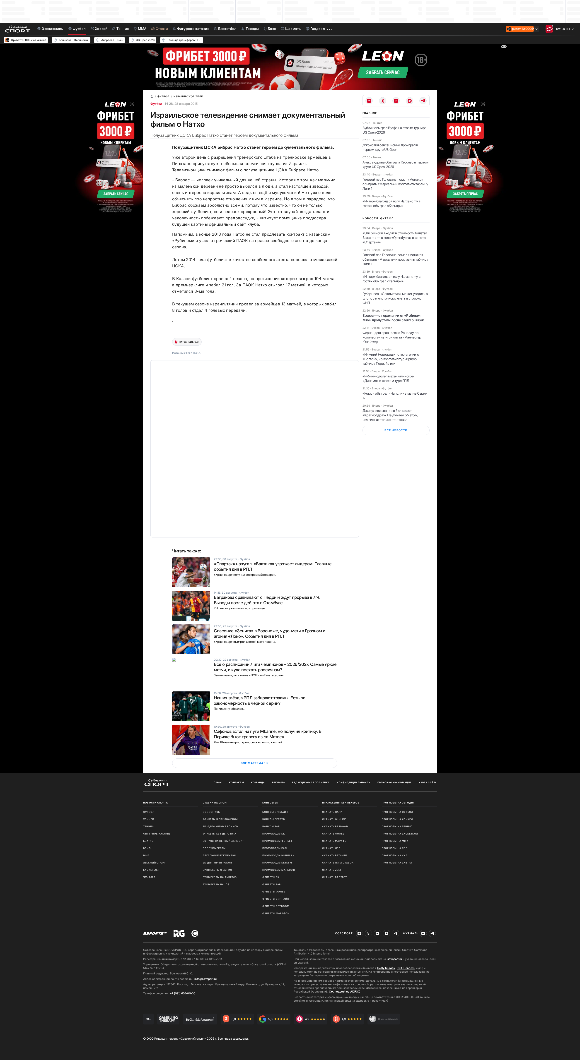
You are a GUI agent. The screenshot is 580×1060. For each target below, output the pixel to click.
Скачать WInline (334, 819)
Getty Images (386, 968)
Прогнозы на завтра (397, 862)
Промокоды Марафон (278, 869)
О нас (218, 782)
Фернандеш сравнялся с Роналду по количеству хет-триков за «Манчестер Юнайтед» (391, 337)
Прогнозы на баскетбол (400, 833)
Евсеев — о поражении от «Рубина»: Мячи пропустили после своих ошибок (393, 317)
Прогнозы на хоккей (397, 819)
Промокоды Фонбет (277, 840)
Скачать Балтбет (334, 877)
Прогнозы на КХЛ (395, 855)
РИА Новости (406, 968)
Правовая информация (394, 782)
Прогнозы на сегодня (398, 802)
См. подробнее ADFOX (344, 991)
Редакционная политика (311, 782)
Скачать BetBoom (335, 826)
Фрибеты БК (270, 877)
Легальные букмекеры (219, 855)
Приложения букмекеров (341, 802)
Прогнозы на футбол (397, 812)
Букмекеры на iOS (216, 884)
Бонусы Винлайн (275, 812)
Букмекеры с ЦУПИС (217, 869)
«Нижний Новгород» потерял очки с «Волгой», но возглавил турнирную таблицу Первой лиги (390, 359)
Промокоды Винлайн (278, 855)
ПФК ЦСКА (193, 353)
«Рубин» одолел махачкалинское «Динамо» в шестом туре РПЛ (387, 378)
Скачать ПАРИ (332, 812)
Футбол (156, 104)
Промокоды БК (273, 833)
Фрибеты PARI (272, 884)
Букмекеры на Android (220, 877)
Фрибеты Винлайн (275, 898)
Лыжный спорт (154, 862)
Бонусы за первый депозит (223, 840)
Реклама (278, 782)
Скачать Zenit (332, 869)
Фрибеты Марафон (275, 913)
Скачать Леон (332, 848)
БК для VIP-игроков (217, 862)
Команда (258, 782)
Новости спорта (155, 802)
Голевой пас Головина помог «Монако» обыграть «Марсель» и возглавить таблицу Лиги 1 (395, 184)
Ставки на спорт (215, 802)
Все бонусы (211, 812)
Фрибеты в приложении (220, 819)
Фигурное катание (157, 833)
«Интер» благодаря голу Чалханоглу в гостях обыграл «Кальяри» (391, 203)
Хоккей (148, 819)
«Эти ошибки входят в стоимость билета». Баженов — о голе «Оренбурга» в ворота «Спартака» (395, 237)
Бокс (147, 848)
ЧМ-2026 (149, 877)
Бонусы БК (270, 802)
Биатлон (149, 840)
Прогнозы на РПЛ (394, 848)
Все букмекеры (214, 848)
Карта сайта (428, 782)
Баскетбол (151, 869)
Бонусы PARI (271, 826)
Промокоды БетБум (277, 862)
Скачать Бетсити (334, 855)
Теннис (148, 826)
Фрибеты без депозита (219, 833)
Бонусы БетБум (273, 819)
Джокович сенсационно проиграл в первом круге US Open (390, 147)
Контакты (236, 782)
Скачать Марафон (335, 840)
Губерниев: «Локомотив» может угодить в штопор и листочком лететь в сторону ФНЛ (395, 298)
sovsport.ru (394, 959)
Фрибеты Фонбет (274, 891)
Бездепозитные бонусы (221, 826)
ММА (146, 855)
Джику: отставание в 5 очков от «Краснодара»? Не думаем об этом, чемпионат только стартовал (390, 415)
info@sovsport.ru (205, 979)
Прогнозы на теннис (397, 826)
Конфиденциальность (353, 782)
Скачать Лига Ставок (338, 862)
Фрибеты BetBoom (275, 906)
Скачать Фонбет (334, 833)
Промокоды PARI (274, 848)
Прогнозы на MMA (395, 840)
